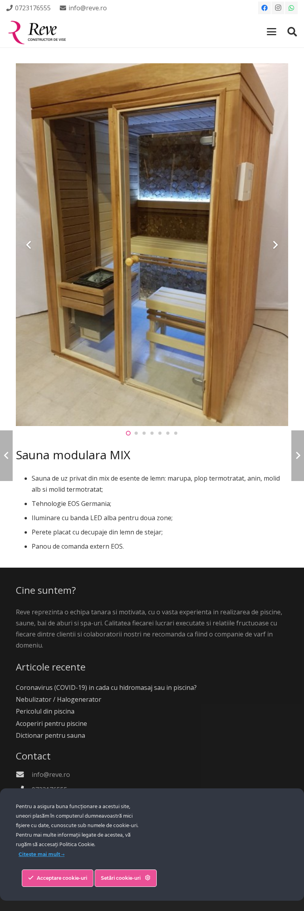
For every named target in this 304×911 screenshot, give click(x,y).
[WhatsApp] (291, 8)
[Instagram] (278, 8)
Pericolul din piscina (45, 711)
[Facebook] (264, 8)
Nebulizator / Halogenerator (58, 699)
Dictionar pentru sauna (50, 735)
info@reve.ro (51, 774)
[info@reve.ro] (24, 774)
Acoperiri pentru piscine (51, 723)
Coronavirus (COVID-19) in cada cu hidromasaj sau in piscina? (106, 687)
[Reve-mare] (38, 31)
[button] (272, 31)
